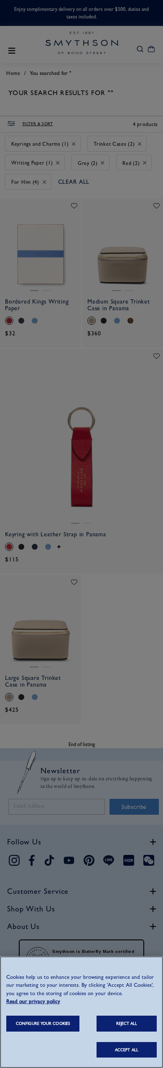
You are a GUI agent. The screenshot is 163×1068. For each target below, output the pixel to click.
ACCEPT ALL (126, 1049)
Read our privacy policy (33, 1001)
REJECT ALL (127, 1023)
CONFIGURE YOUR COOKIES (43, 1023)
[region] (81, 1012)
